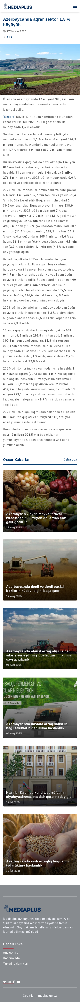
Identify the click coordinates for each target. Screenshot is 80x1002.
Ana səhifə (10, 952)
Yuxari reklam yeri (15, 963)
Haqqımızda (11, 958)
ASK (10, 37)
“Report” (9, 116)
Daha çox (70, 459)
